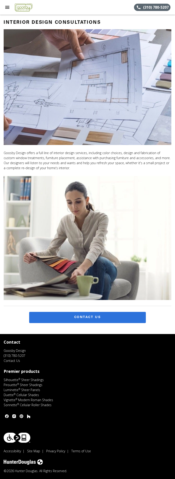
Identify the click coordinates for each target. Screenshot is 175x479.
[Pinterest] (21, 416)
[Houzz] (29, 416)
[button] (7, 7)
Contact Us (87, 317)
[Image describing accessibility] (17, 437)
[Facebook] (7, 416)
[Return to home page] (28, 7)
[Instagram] (14, 416)
